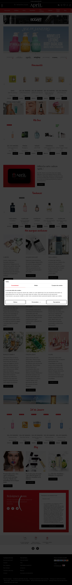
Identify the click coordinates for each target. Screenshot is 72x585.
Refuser (15, 302)
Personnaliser (35, 302)
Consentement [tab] (14, 285)
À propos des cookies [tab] (57, 285)
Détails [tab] (36, 285)
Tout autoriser (56, 302)
